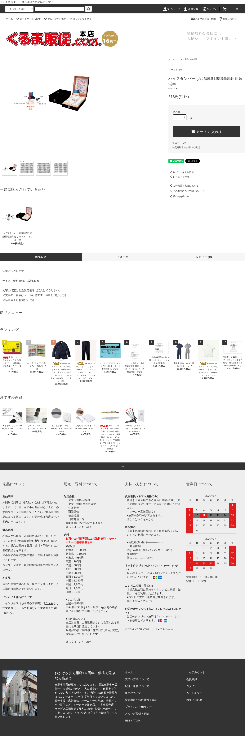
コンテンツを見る (82, 19)
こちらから (85, 526)
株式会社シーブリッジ (90, 716)
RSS (127, 720)
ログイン (212, 9)
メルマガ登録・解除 (205, 19)
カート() (232, 9)
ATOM (136, 720)
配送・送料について (137, 686)
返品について (179, 143)
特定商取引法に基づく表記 (186, 147)
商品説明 (41, 256)
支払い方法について (137, 679)
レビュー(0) (204, 256)
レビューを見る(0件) (183, 172)
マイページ (173, 9)
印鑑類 (194, 59)
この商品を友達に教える (185, 185)
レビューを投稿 (181, 177)
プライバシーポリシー (138, 706)
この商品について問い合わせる (189, 191)
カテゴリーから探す (30, 19)
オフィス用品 (183, 59)
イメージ (122, 256)
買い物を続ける (181, 196)
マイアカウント (195, 672)
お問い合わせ (230, 19)
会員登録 (193, 9)
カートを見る (194, 693)
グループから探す (57, 19)
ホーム (9, 19)
